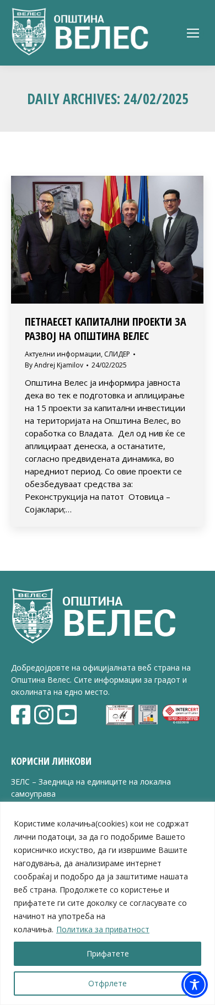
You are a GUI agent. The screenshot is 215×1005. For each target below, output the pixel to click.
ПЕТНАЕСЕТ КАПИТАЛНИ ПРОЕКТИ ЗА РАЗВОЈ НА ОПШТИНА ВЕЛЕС (105, 328)
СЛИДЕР (117, 354)
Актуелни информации (63, 354)
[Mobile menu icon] (193, 33)
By (54, 365)
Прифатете (108, 953)
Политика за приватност (102, 929)
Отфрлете (107, 983)
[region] (107, 903)
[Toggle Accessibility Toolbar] (194, 984)
